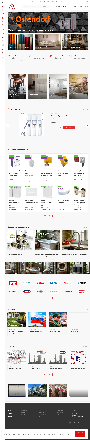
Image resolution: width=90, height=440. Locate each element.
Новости (23, 412)
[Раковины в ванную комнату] (75, 42)
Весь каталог (84, 109)
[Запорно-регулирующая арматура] (3, 30)
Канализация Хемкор (35, 368)
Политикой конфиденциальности (40, 435)
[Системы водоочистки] (17, 86)
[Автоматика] (3, 18)
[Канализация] (3, 14)
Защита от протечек (78, 96)
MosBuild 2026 (74, 331)
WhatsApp (78, 422)
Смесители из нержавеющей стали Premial (74, 254)
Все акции (85, 227)
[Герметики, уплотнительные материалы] (3, 22)
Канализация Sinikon (56, 368)
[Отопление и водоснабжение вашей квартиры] (48, 42)
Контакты (23, 414)
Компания (24, 407)
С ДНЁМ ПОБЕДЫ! (55, 331)
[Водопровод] (3, 6)
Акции (10, 410)
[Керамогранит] (3, 61)
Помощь (59, 407)
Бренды (10, 416)
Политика (41, 416)
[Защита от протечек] (78, 86)
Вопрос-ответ (60, 410)
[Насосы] (3, 37)
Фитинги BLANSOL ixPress (14, 254)
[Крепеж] (3, 33)
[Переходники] (3, 45)
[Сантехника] (3, 54)
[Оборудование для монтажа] (3, 41)
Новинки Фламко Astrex (15, 368)
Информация (43, 407)
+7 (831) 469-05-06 (61, 6)
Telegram (74, 422)
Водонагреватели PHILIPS (78, 368)
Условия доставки (43, 414)
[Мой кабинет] (87, 2)
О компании (24, 410)
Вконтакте (70, 422)
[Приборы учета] (3, 50)
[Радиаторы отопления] (37, 86)
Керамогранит (56, 96)
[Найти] (49, 6)
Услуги (10, 413)
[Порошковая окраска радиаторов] (20, 42)
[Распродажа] (3, 65)
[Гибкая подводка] (3, 26)
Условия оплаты (42, 412)
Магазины (41, 410)
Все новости (85, 309)
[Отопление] (3, 10)
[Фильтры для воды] (3, 58)
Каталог (10, 407)
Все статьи (85, 346)
